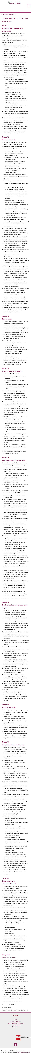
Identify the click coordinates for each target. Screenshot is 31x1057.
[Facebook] (15, 1044)
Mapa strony (15, 1026)
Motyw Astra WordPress (23, 1052)
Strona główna (5, 14)
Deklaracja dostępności (15, 1025)
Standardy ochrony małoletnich (16, 1023)
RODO (15, 1019)
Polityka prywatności (15, 1021)
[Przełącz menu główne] (29, 6)
